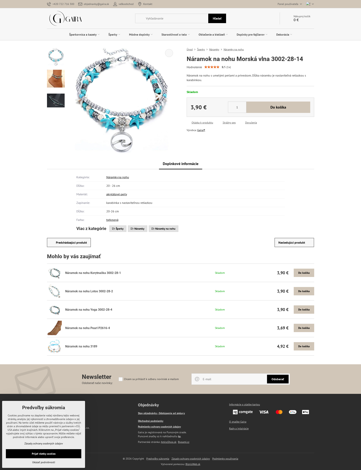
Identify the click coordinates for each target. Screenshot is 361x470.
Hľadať (217, 18)
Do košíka (278, 107)
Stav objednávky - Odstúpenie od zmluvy (161, 413)
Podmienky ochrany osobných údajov (159, 426)
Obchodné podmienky (150, 421)
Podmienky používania (225, 458)
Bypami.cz (183, 442)
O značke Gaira (237, 421)
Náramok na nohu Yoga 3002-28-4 (88, 309)
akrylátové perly (116, 194)
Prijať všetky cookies (44, 453)
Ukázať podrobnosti (43, 462)
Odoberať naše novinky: (97, 383)
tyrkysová (112, 220)
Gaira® (201, 130)
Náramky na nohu (117, 177)
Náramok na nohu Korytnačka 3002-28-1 (93, 273)
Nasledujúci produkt (291, 242)
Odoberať (278, 379)
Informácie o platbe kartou (244, 404)
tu (179, 436)
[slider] (211, 67)
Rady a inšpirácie (239, 428)
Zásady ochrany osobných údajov (190, 458)
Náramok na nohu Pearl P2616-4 (87, 328)
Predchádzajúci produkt (71, 242)
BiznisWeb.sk (193, 464)
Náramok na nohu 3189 (81, 346)
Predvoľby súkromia (157, 458)
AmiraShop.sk (168, 442)
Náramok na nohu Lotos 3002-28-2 (89, 291)
